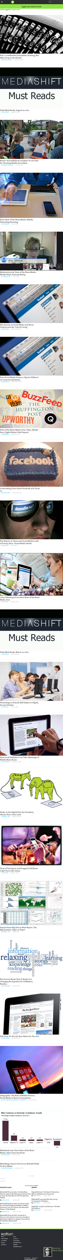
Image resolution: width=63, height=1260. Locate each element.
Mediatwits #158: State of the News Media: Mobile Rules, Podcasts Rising (18, 273)
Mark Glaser (6, 1038)
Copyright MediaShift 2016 (30, 1259)
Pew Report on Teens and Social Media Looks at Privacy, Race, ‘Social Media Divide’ (19, 542)
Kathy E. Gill (6, 816)
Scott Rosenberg (7, 1168)
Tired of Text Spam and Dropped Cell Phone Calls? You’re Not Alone (19, 869)
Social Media (4, 1240)
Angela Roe (6, 381)
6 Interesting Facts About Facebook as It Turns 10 (20, 489)
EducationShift (4, 1238)
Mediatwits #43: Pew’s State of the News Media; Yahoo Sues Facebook (17, 1151)
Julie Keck (6, 112)
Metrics (2, 1236)
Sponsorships (16, 1240)
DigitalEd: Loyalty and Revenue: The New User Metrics (46, 1207)
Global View (3, 1244)
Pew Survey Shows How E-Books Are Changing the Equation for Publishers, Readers (16, 981)
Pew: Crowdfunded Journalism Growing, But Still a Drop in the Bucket (19, 56)
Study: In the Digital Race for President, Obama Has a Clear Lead (17, 813)
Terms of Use (34, 1258)
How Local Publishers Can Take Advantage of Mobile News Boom (19, 758)
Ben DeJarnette (7, 60)
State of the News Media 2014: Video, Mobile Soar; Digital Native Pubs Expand (19, 431)
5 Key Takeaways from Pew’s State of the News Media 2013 (19, 598)
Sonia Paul (6, 224)
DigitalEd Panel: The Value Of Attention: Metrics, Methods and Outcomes (46, 1193)
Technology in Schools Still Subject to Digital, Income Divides (19, 703)
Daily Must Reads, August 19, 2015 (14, 110)
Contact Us (15, 1238)
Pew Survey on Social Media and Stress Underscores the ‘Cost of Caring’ (16, 326)
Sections (2, 2)
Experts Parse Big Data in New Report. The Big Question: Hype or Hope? (18, 928)
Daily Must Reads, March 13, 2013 (14, 652)
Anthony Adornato (8, 165)
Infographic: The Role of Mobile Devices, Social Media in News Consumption (17, 1096)
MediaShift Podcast (17, 1246)
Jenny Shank (6, 986)
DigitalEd (15, 1244)
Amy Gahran (6, 762)
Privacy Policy (27, 1258)
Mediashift (12, 2)
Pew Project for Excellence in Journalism (14, 1100)
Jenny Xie (5, 545)
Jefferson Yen (6, 276)
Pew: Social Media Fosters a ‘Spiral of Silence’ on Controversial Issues (19, 378)
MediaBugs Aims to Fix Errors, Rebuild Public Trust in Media (19, 1165)
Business (3, 1242)
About (14, 1236)
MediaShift (7, 1233)
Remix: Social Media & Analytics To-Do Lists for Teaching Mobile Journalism (19, 161)
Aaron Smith (6, 493)
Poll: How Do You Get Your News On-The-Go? (19, 1036)
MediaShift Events (17, 1242)
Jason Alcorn (36, 1195)
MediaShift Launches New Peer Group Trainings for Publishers (45, 1200)
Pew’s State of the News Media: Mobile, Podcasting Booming (16, 220)
